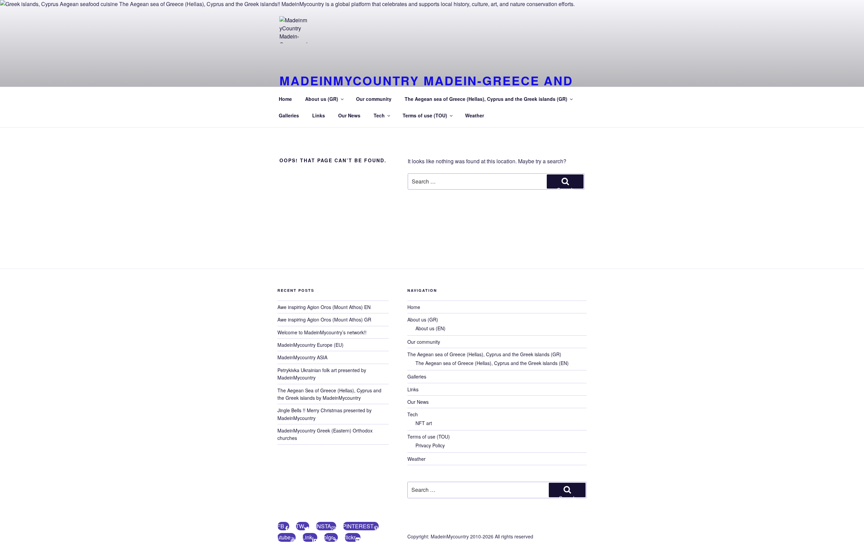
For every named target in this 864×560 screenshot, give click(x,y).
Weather (474, 115)
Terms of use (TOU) (425, 115)
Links (318, 115)
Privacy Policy (430, 445)
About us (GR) (321, 98)
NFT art (423, 423)
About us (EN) (430, 328)
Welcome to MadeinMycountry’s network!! (322, 332)
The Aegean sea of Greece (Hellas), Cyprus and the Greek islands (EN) (492, 363)
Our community (374, 98)
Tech (379, 115)
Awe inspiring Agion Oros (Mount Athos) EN (324, 307)
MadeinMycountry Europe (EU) (310, 344)
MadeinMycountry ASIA (302, 357)
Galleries (289, 115)
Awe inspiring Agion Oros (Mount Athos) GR (324, 319)
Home (285, 98)
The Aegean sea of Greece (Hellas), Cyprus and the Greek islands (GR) (486, 98)
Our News (349, 115)
